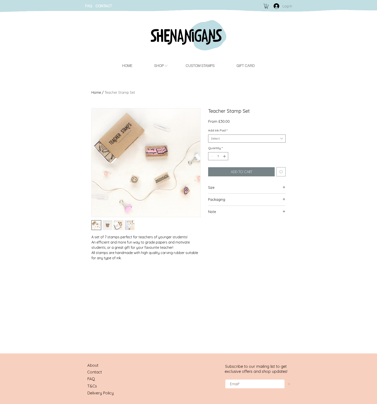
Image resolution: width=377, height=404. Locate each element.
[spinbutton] (218, 156)
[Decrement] (211, 156)
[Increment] (225, 156)
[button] (266, 6)
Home (96, 92)
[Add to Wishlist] (281, 171)
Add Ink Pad (217, 130)
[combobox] (247, 139)
